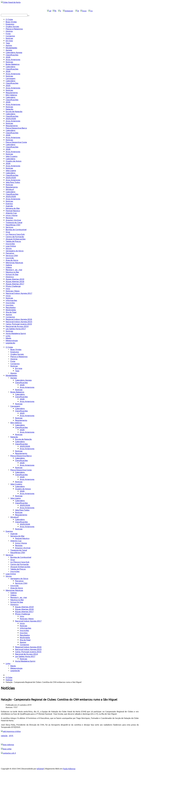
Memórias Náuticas (14, 590)
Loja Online (11, 574)
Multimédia (25, 637)
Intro (22, 616)
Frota (12, 361)
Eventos (9, 531)
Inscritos (24, 633)
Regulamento (21, 420)
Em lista (18, 368)
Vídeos (13, 595)
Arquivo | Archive (22, 548)
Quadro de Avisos (23, 489)
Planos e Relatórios (19, 356)
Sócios (9, 576)
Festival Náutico (22, 538)
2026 (22, 385)
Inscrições (15, 571)
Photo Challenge (22, 614)
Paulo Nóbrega (69, 768)
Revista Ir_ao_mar (18, 597)
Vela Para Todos (22, 510)
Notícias (14, 366)
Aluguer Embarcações (20, 567)
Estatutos (14, 352)
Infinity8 (40, 768)
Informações (25, 628)
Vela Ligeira (15, 498)
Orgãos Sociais (17, 354)
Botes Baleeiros (17, 392)
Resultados (25, 635)
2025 (22, 413)
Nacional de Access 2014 (26, 654)
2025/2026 (25, 446)
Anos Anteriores (27, 387)
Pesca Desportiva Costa (21, 470)
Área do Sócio (16, 588)
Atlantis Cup (15, 541)
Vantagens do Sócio (19, 578)
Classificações (21, 382)
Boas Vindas (15, 349)
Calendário (20, 394)
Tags (17, 371)
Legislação (15, 670)
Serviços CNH (21, 583)
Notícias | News (27, 619)
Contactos (15, 364)
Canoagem (15, 406)
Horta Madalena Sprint (25, 661)
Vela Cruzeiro (16, 484)
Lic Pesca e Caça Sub (19, 562)
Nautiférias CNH (17, 552)
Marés (13, 666)
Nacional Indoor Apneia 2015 (28, 649)
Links (8, 663)
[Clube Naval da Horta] (10, 2)
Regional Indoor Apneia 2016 (28, 647)
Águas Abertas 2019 (24, 607)
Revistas (18, 545)
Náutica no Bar (17, 600)
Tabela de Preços (18, 569)
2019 (11, 735)
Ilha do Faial (25, 640)
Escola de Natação (23, 439)
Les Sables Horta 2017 (25, 656)
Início (22, 623)
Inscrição (14, 585)
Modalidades (11, 375)
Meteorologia (16, 668)
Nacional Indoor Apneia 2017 (28, 621)
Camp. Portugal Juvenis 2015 (28, 652)
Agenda (13, 534)
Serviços (9, 555)
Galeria (13, 593)
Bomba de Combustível (20, 557)
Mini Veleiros (16, 423)
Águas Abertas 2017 (24, 611)
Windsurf (14, 517)
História (13, 359)
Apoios (13, 373)
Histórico (14, 604)
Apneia (13, 378)
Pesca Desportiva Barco (21, 456)
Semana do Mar (17, 536)
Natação (14, 437)
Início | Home (21, 543)
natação (4, 735)
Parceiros (19, 581)
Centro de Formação (19, 564)
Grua (12, 560)
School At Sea (16, 602)
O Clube (9, 347)
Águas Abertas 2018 (24, 609)
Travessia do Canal (18, 550)
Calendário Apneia (23, 380)
